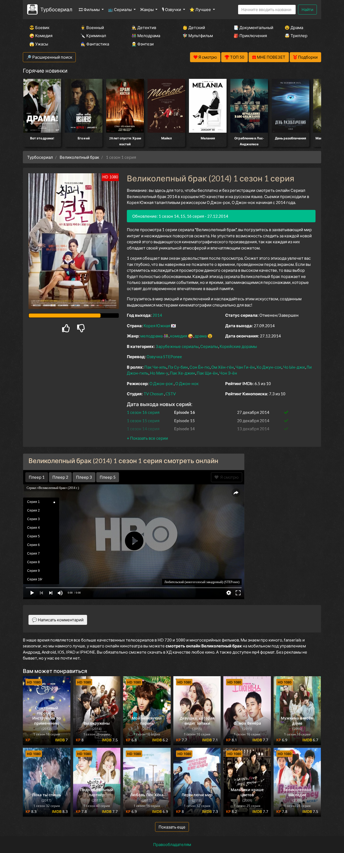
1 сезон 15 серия (143, 420)
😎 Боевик (39, 27)
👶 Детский (193, 27)
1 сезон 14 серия (143, 428)
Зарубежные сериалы (177, 346)
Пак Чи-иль (155, 367)
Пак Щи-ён (207, 373)
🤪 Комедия (40, 35)
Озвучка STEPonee (164, 356)
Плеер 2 (60, 477)
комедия (178, 335)
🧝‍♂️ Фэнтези (142, 43)
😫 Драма (294, 27)
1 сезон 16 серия (143, 412)
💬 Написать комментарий (58, 619)
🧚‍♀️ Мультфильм (197, 35)
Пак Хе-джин (182, 373)
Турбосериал (56, 9)
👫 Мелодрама (145, 35)
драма (201, 335)
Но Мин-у (159, 373)
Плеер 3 (84, 477)
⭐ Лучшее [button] (200, 9)
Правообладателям (172, 844)
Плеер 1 (37, 477)
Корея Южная (157, 325)
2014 (157, 315)
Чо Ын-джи (294, 367)
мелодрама (151, 335)
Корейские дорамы (238, 346)
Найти (307, 9)
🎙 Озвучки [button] (172, 9)
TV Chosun (153, 393)
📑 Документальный (252, 27)
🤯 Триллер (296, 35)
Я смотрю (228, 477)
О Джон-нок (187, 383)
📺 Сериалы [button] (120, 9)
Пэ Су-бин (178, 367)
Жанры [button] (147, 9)
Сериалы (209, 346)
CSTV (171, 393)
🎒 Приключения (250, 35)
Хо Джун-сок (268, 367)
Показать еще (172, 826)
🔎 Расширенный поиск (49, 57)
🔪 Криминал (93, 35)
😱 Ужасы (38, 43)
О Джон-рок (161, 383)
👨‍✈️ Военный (92, 27)
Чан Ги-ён (245, 367)
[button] (147, 438)
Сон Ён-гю (199, 367)
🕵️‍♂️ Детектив (143, 27)
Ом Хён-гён (222, 367)
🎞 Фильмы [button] (90, 9)
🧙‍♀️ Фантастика (94, 43)
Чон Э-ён (228, 373)
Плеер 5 (108, 477)
